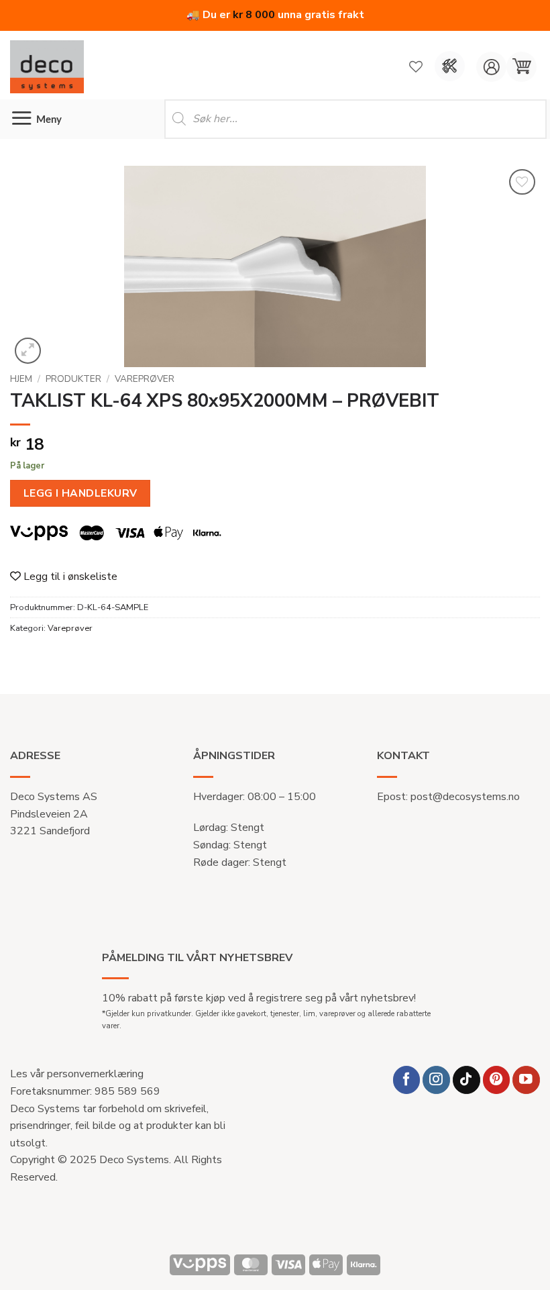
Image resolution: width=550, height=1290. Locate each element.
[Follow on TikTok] (466, 1079)
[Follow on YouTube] (526, 1079)
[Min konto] (491, 67)
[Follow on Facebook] (407, 1079)
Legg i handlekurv (80, 493)
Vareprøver (144, 379)
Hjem (21, 379)
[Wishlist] (416, 66)
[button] (521, 67)
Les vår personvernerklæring (77, 1073)
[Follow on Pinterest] (496, 1079)
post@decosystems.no (465, 796)
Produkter (73, 379)
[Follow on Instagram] (436, 1079)
